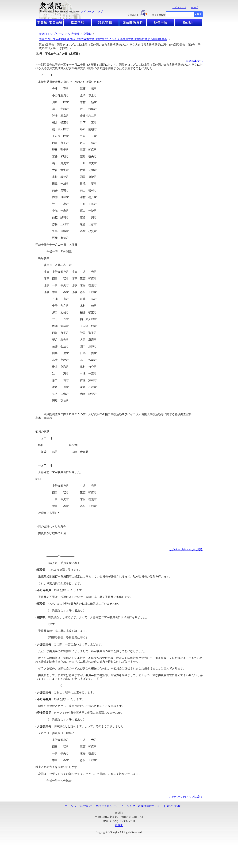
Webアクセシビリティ (109, 805)
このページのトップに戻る (186, 549)
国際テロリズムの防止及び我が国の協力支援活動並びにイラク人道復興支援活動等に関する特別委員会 (103, 39)
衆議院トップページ (51, 33)
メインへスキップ (92, 11)
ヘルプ (194, 7)
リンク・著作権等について (143, 805)
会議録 (87, 33)
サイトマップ (179, 7)
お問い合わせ (172, 805)
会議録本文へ (194, 60)
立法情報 (73, 33)
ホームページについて (79, 805)
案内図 (119, 825)
